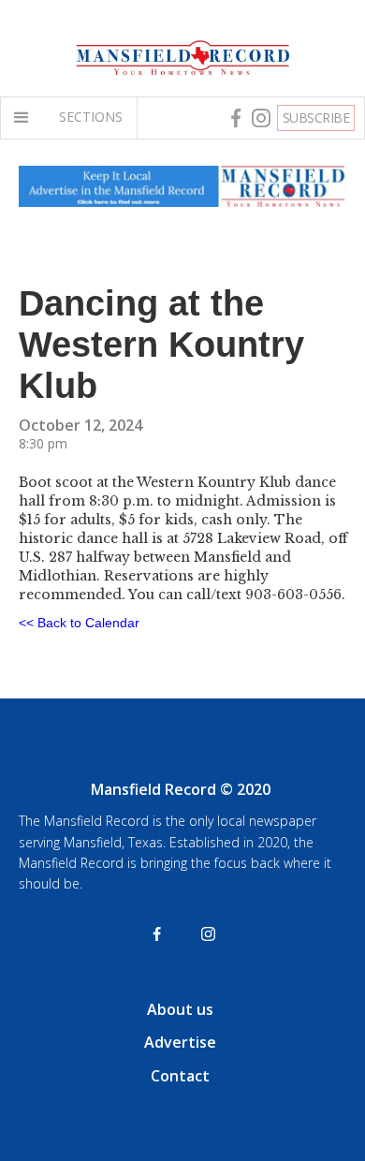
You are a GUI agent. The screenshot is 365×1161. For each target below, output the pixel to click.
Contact (180, 1075)
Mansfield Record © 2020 (180, 789)
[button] (25, 118)
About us (180, 1009)
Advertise (180, 1042)
